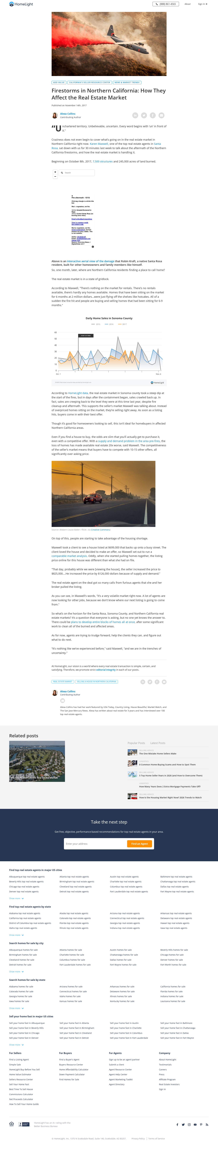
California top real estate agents (25, 918)
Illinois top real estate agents (74, 928)
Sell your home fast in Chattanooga (177, 1028)
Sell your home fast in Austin (124, 1023)
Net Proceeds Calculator (21, 1099)
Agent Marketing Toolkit (121, 1079)
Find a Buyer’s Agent (69, 1059)
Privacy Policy (138, 1138)
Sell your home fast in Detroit (74, 1037)
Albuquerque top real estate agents (27, 876)
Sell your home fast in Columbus (126, 1033)
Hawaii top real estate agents (174, 923)
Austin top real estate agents (124, 876)
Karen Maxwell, (99, 143)
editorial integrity (106, 669)
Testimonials (165, 1064)
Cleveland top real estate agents (76, 886)
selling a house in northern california (96, 681)
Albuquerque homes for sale (23, 949)
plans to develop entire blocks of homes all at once (103, 622)
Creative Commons (100, 529)
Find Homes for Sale (69, 1079)
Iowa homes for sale (19, 1001)
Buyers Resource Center (71, 1064)
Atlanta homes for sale (71, 949)
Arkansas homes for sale (122, 986)
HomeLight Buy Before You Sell (24, 1069)
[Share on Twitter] (144, 115)
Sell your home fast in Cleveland (76, 1033)
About (188, 4)
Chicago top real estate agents (24, 886)
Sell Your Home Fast (19, 1084)
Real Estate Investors (169, 1084)
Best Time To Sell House (21, 1089)
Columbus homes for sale (72, 959)
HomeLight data (78, 393)
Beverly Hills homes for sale (174, 949)
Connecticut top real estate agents (127, 918)
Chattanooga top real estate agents (177, 881)
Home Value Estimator (20, 1074)
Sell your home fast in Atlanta (74, 1023)
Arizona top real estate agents (125, 913)
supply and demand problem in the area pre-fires (129, 441)
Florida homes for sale (171, 991)
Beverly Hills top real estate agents (26, 881)
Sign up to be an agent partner (124, 1059)
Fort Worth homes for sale (173, 964)
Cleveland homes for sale (21, 959)
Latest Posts (157, 743)
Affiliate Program (167, 1079)
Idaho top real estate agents (23, 928)
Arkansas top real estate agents (176, 913)
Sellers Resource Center (21, 1079)
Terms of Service (156, 1138)
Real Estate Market (62, 681)
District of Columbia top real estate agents (30, 923)
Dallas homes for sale (120, 959)
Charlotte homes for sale (72, 954)
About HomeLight (167, 1059)
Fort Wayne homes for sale (123, 964)
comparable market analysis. (70, 556)
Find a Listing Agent (19, 1059)
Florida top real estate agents (74, 923)
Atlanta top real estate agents (74, 876)
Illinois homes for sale (121, 996)
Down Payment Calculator (72, 1074)
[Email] (62, 700)
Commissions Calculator (21, 1094)
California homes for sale (172, 986)
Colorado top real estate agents (75, 918)
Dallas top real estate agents (174, 886)
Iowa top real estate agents (173, 928)
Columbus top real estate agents (126, 886)
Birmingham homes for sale (23, 954)
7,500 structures (103, 161)
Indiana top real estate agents (125, 928)
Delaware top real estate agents (176, 918)
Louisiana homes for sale (172, 1001)
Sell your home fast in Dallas (174, 1033)
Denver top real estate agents (24, 891)
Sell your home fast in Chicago (24, 1033)
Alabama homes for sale (21, 986)
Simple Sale (15, 1064)
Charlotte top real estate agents (125, 881)
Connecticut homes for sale (73, 991)
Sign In (162, 1089)
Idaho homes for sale (70, 996)
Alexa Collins (67, 691)
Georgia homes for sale (20, 996)
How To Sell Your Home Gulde (24, 1104)
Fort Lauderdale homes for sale (75, 964)
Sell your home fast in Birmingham (77, 1028)
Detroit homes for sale (20, 964)
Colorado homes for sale (21, 991)
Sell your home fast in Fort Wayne (177, 1037)
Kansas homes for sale (71, 1001)
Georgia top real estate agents (125, 923)
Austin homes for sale (121, 949)
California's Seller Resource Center (89, 82)
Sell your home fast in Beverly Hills (26, 1028)
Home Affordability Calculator (73, 1069)
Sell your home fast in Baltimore (176, 1023)
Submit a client (116, 1064)
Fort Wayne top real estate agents (177, 891)
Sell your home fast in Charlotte (125, 1028)
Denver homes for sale (171, 959)
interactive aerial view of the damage (90, 261)
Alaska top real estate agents (74, 913)
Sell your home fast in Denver (24, 1037)
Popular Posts (136, 743)
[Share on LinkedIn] (135, 115)
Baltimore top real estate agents (176, 876)
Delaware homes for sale (122, 991)
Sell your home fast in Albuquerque (27, 1023)
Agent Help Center (118, 1074)
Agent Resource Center (120, 1069)
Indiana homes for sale (171, 996)
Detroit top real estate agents (74, 891)
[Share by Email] (161, 115)
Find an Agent (139, 844)
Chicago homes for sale (172, 954)
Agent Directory (116, 1084)
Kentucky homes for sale (122, 1001)
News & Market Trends (127, 82)
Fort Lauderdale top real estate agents (129, 891)
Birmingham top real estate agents (77, 881)
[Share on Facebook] (153, 115)
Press (161, 1074)
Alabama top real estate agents (24, 913)
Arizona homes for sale (71, 986)
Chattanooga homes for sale (124, 954)
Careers (163, 1069)
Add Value (59, 82)
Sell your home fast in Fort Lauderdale (129, 1037)
